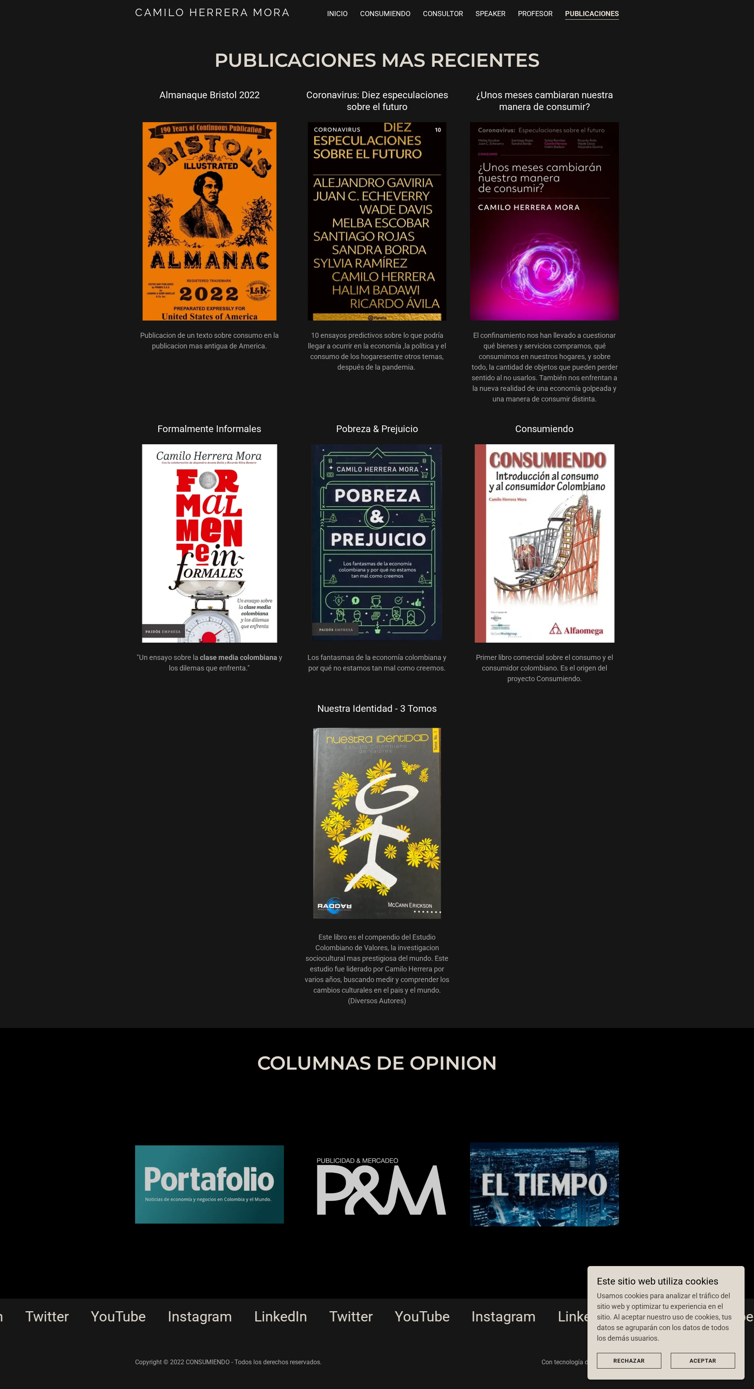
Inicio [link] (337, 13)
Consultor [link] (443, 13)
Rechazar (629, 1361)
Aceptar (703, 1361)
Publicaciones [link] (592, 13)
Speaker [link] (490, 13)
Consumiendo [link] (385, 13)
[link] (219, 13)
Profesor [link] (535, 13)
